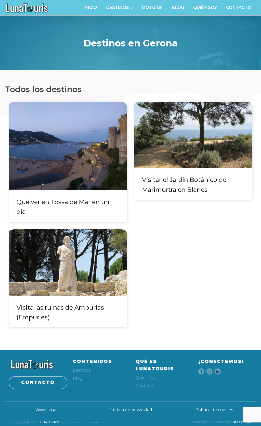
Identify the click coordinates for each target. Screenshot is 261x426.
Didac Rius (242, 422)
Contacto (238, 7)
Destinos (117, 7)
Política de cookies (214, 409)
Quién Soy (205, 7)
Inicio (90, 7)
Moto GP (152, 7)
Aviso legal (47, 409)
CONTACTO (38, 382)
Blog (178, 7)
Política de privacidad (130, 409)
